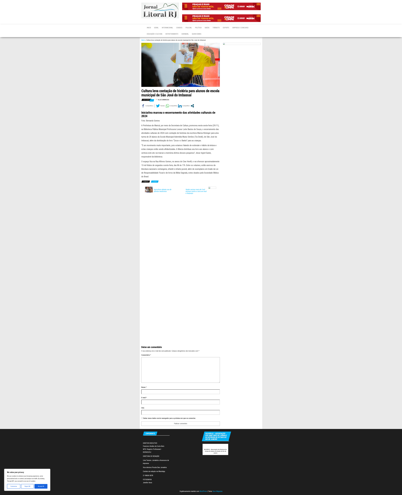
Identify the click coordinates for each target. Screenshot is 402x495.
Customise (13, 486)
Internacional (167, 28)
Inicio (149, 28)
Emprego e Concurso (240, 28)
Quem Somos (196, 34)
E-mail (144, 398)
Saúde (207, 28)
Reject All (27, 486)
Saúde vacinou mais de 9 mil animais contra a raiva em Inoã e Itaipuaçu (196, 191)
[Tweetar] (160, 106)
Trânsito (216, 28)
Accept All (41, 486)
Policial (189, 28)
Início (143, 40)
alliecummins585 (163, 100)
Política (198, 28)
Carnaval (185, 34)
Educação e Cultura (154, 34)
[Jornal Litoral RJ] (142, 28)
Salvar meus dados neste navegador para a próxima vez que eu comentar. (169, 418)
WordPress (203, 491)
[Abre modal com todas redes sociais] (192, 106)
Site (142, 408)
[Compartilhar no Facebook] (147, 106)
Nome (144, 387)
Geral (156, 28)
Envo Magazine (217, 491)
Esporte (226, 28)
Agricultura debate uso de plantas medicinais (162, 190)
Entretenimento (171, 34)
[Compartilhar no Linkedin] (184, 106)
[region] (27, 480)
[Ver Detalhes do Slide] (221, 6)
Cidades (179, 28)
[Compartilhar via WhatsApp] (171, 106)
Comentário (146, 355)
